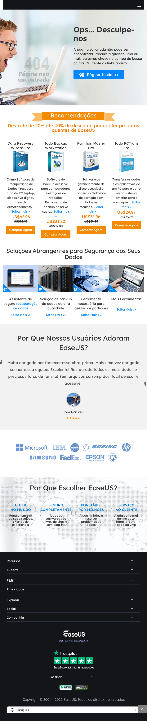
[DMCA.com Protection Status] (81, 686)
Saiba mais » (20, 211)
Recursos (13, 561)
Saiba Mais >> (21, 315)
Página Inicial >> (102, 74)
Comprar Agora (20, 230)
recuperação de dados (25, 305)
